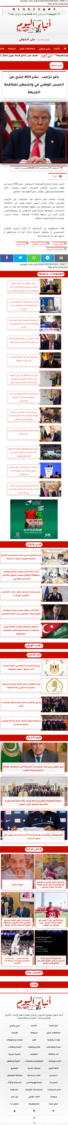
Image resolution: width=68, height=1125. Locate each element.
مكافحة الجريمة (55, 249)
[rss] (28, 9)
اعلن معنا (53, 1104)
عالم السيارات (54, 1090)
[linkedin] (39, 9)
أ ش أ (55, 176)
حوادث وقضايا (53, 1040)
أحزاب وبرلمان (54, 1061)
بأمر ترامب (58, 244)
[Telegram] (47, 258)
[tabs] (13, 9)
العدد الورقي (34, 645)
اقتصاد (14, 1033)
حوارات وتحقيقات (14, 1040)
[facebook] (54, 9)
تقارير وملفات (34, 1047)
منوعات (53, 1097)
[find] (23, 9)
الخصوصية (34, 1104)
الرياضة (12, 49)
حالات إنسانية (34, 1076)
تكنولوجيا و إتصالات (34, 1061)
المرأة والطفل (13, 1061)
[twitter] (49, 9)
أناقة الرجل (54, 1068)
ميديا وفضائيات (53, 1047)
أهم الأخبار (34, 737)
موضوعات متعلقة (51, 274)
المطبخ (14, 1068)
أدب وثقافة (54, 1054)
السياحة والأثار (15, 1083)
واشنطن (21, 244)
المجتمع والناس (34, 1083)
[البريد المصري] (34, 519)
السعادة (14, 1090)
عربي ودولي (44, 49)
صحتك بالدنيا (34, 1068)
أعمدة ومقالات (14, 1047)
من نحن (14, 1097)
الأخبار (57, 49)
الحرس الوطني (39, 244)
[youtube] (44, 9)
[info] (18, 9)
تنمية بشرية (15, 1054)
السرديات (53, 1083)
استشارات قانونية (34, 1090)
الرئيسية (53, 1026)
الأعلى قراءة (34, 849)
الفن (34, 1040)
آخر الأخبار (34, 655)
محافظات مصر (27, 49)
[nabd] (34, 9)
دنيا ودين (53, 1076)
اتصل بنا (14, 1104)
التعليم (34, 1054)
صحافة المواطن (14, 1076)
